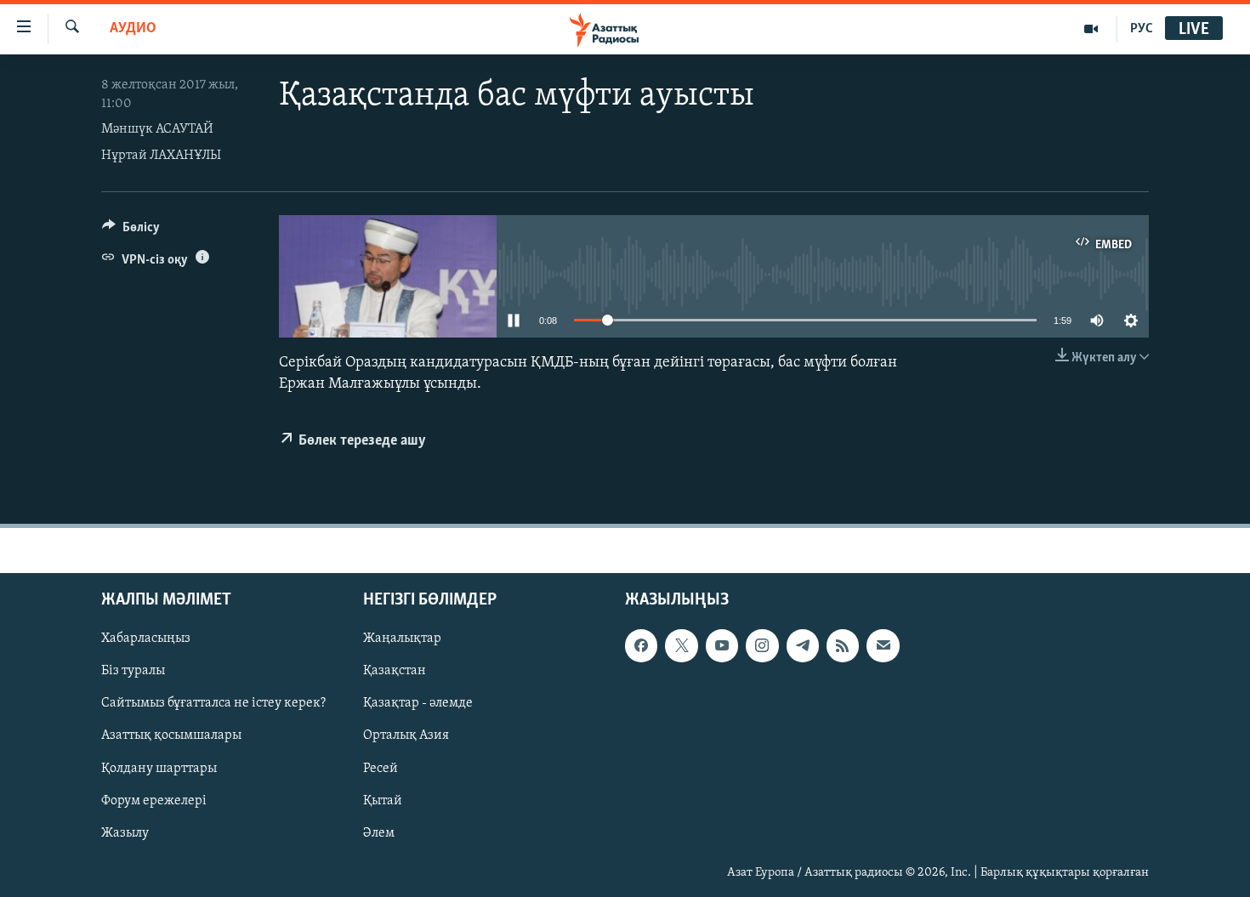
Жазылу (125, 833)
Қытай (382, 801)
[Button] (131, 231)
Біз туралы (133, 671)
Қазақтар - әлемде (418, 704)
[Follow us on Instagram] (762, 646)
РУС (1141, 29)
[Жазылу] (882, 646)
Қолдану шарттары (159, 768)
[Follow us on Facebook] (641, 646)
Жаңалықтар (402, 639)
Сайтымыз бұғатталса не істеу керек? (213, 704)
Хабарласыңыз (145, 639)
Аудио (133, 29)
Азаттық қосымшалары (171, 736)
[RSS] (843, 646)
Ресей (380, 768)
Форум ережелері (154, 801)
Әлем (379, 833)
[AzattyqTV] (1091, 29)
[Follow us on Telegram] (803, 646)
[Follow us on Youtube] (722, 646)
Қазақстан (394, 671)
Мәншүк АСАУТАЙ (157, 129)
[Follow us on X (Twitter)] (681, 646)
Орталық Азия (406, 736)
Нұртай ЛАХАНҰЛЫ (161, 155)
